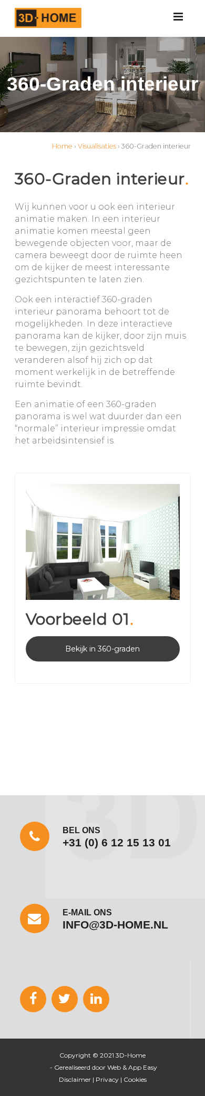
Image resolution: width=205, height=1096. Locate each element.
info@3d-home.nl (115, 925)
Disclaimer (75, 1079)
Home (62, 146)
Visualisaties (97, 146)
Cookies (135, 1079)
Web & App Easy (132, 1067)
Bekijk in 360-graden (102, 649)
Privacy (107, 1079)
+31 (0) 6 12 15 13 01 (117, 842)
